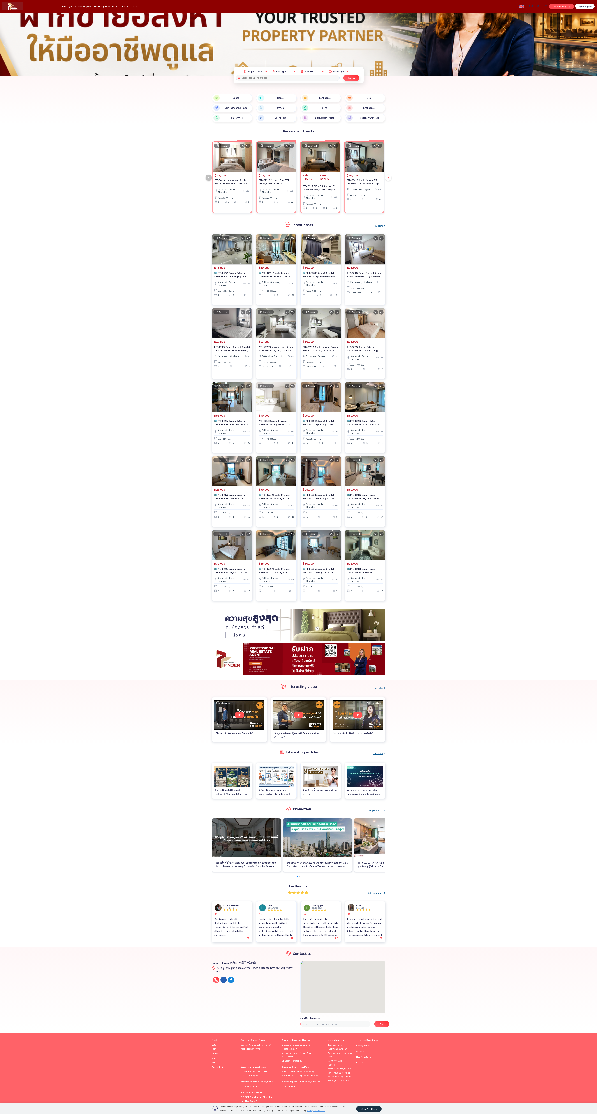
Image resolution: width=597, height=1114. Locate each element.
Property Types (101, 6)
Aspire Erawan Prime (250, 1048)
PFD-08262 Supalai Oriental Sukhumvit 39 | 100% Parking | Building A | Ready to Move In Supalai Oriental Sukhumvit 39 (362, 348)
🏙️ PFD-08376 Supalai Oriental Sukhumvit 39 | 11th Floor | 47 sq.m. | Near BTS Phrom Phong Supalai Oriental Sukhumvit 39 (229, 496)
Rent (214, 1048)
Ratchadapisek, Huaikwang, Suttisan (301, 1081)
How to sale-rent (364, 1056)
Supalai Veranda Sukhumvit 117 (256, 1044)
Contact (134, 6)
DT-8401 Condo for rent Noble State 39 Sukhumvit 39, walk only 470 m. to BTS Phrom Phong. (232, 182)
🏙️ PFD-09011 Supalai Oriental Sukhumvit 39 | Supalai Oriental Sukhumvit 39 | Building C (274, 275)
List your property (562, 6)
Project (115, 6)
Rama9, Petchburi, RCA (252, 1092)
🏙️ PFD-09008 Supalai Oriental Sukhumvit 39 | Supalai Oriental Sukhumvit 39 (319, 275)
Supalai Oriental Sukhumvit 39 (296, 1044)
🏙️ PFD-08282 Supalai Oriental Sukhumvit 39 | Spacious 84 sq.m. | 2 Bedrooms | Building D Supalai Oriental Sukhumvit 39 (365, 422)
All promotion (376, 810)
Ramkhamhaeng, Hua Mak (295, 1066)
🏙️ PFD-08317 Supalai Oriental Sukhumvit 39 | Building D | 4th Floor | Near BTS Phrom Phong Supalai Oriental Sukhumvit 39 (274, 570)
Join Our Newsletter (310, 1017)
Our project (217, 1067)
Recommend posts (83, 6)
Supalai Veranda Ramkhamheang (298, 1071)
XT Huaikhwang (289, 1086)
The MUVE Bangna (249, 1075)
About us (361, 1051)
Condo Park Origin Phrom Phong (297, 1052)
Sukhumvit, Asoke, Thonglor (297, 1039)
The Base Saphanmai (251, 1086)
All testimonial (375, 892)
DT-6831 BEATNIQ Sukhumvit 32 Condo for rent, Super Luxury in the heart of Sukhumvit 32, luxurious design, (319, 188)
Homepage (67, 6)
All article (378, 753)
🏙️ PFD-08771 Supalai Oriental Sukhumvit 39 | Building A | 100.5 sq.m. (230, 275)
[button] (592, 44)
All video (379, 687)
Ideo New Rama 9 (249, 1101)
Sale (214, 1044)
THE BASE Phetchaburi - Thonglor (256, 1097)
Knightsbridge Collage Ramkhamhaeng (300, 1075)
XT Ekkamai (287, 1056)
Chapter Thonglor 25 (292, 1060)
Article (125, 6)
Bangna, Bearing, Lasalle (253, 1066)
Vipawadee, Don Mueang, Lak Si (257, 1081)
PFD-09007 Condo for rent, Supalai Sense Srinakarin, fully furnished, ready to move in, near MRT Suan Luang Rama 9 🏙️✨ (232, 348)
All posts (379, 225)
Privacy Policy (363, 1045)
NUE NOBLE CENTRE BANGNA (254, 1071)
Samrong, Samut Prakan (253, 1039)
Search (351, 77)
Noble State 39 (289, 1048)
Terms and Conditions (367, 1039)
